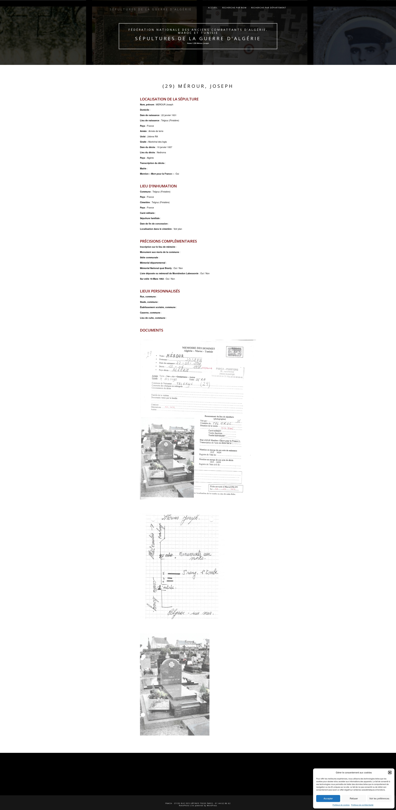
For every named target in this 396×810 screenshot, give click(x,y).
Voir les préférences (379, 798)
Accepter (328, 798)
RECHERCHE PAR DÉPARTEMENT (268, 7)
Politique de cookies (341, 805)
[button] (389, 772)
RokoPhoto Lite (186, 805)
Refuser (354, 798)
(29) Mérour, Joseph (198, 86)
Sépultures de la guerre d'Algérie (198, 38)
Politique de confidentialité (362, 805)
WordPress (212, 805)
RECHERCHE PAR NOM (234, 7)
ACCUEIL (213, 7)
